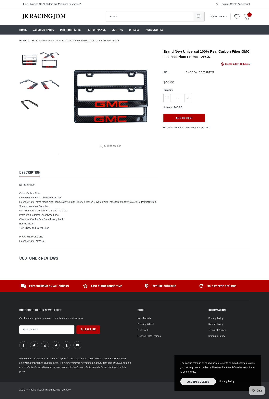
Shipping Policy (216, 336)
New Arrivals (144, 318)
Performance (96, 30)
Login (224, 4)
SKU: (166, 72)
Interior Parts (70, 30)
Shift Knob (142, 330)
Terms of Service (217, 330)
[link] (23, 345)
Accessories (155, 30)
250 (170, 127)
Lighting (117, 30)
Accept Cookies (198, 382)
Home (23, 30)
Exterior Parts (43, 30)
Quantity (168, 90)
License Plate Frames (149, 336)
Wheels (134, 30)
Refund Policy (215, 324)
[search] (199, 16)
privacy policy (226, 381)
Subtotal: (168, 107)
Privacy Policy (215, 318)
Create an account (240, 4)
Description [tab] (29, 172)
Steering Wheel (145, 324)
